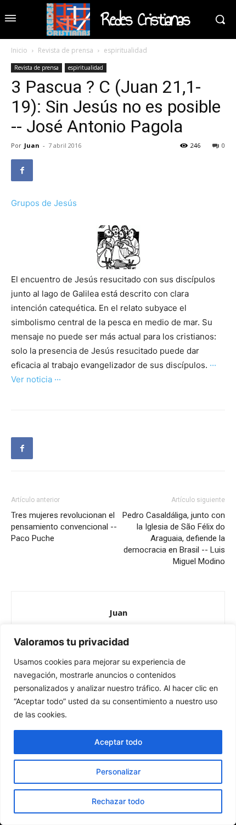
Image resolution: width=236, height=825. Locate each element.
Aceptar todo (118, 741)
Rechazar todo (118, 801)
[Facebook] (22, 170)
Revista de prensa (65, 50)
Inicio (19, 50)
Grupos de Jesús (44, 203)
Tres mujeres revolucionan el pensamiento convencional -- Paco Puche (64, 526)
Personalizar (118, 771)
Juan (32, 145)
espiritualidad (125, 50)
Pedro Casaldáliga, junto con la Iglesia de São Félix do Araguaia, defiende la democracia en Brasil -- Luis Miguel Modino (173, 538)
